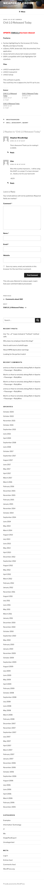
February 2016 (8, 486)
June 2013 (7, 544)
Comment (7, 204)
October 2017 (8, 451)
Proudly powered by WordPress (14, 884)
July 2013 (6, 539)
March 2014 (7, 530)
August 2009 (8, 667)
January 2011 (8, 618)
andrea (18, 19)
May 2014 (7, 526)
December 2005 (9, 807)
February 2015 (8, 500)
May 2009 (7, 680)
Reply (12, 152)
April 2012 (7, 574)
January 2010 (8, 649)
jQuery (25, 122)
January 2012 (8, 587)
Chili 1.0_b (15, 33)
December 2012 (9, 557)
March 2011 (7, 614)
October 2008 (8, 693)
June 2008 (7, 706)
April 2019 (7, 438)
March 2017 (7, 478)
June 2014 (7, 522)
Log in (5, 856)
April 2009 (7, 684)
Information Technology (12, 825)
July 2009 (7, 671)
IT (4, 829)
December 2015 (9, 491)
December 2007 (9, 724)
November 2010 (9, 627)
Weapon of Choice (18, 3)
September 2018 (9, 443)
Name (6, 233)
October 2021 (8, 425)
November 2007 (9, 728)
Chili (8, 122)
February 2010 (8, 644)
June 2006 (7, 789)
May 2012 (6, 570)
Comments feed (9, 864)
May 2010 (7, 640)
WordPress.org (9, 869)
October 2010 (8, 631)
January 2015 (8, 504)
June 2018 (7, 447)
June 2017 (7, 465)
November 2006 (9, 767)
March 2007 (7, 750)
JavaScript (16, 122)
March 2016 (7, 482)
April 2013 (7, 552)
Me (4, 834)
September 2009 (9, 662)
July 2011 (6, 601)
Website (6, 255)
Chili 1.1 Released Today (30, 93)
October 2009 (8, 658)
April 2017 (7, 473)
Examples (7, 820)
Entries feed (7, 860)
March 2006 (7, 798)
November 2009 (9, 653)
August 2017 (8, 460)
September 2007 (9, 732)
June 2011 (7, 605)
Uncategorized (8, 842)
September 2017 (9, 456)
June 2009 (7, 675)
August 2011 (8, 596)
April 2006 (7, 794)
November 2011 (9, 592)
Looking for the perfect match (14, 354)
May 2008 (7, 710)
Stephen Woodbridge (19, 138)
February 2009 (8, 688)
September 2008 (9, 697)
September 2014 (9, 517)
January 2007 (8, 759)
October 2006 (8, 772)
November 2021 (9, 421)
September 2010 (9, 636)
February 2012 (8, 583)
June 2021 (7, 434)
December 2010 (9, 623)
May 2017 (6, 469)
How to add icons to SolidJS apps (15, 345)
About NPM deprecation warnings (16, 350)
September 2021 (9, 429)
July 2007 (6, 737)
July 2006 (7, 785)
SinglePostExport (9, 838)
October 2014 (8, 513)
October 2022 (8, 416)
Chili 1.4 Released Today (11, 103)
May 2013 (7, 548)
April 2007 (7, 746)
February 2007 (8, 754)
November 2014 (9, 508)
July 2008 (7, 702)
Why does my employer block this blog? (18, 341)
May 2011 (6, 609)
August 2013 (8, 535)
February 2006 (8, 803)
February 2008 (8, 719)
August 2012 (8, 565)
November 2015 (9, 495)
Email (6, 244)
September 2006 (9, 776)
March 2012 (7, 579)
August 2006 (8, 781)
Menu (23, 12)
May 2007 (7, 741)
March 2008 (7, 715)
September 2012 (9, 561)
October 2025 (8, 412)
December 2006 (9, 763)
